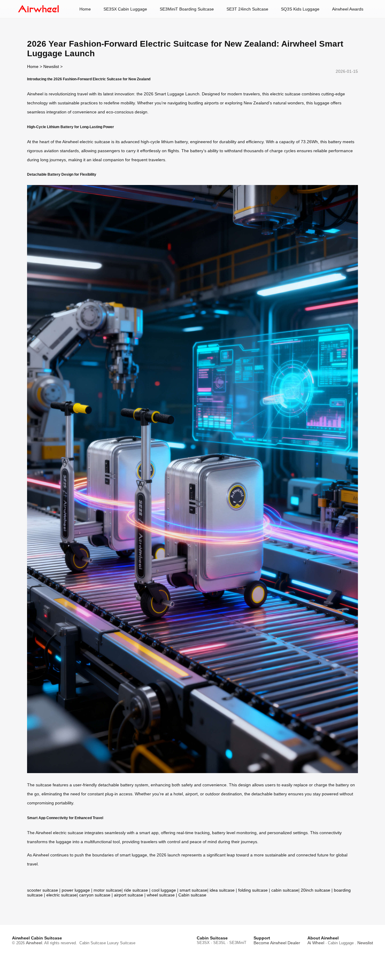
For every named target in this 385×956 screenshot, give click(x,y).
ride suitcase (136, 890)
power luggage (76, 890)
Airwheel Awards (347, 9)
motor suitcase (108, 890)
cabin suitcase (284, 890)
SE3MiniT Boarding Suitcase (187, 9)
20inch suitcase (315, 890)
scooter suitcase (42, 890)
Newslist (51, 66)
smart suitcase (193, 890)
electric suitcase (61, 895)
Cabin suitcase (192, 895)
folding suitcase (253, 890)
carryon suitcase (94, 895)
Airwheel (34, 942)
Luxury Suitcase (121, 943)
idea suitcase (222, 890)
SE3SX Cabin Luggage (125, 9)
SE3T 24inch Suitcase (247, 9)
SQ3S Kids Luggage (300, 9)
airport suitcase (128, 895)
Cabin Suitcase (92, 943)
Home (85, 9)
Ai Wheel (315, 942)
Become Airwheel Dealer (277, 942)
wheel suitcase (161, 895)
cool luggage (164, 890)
